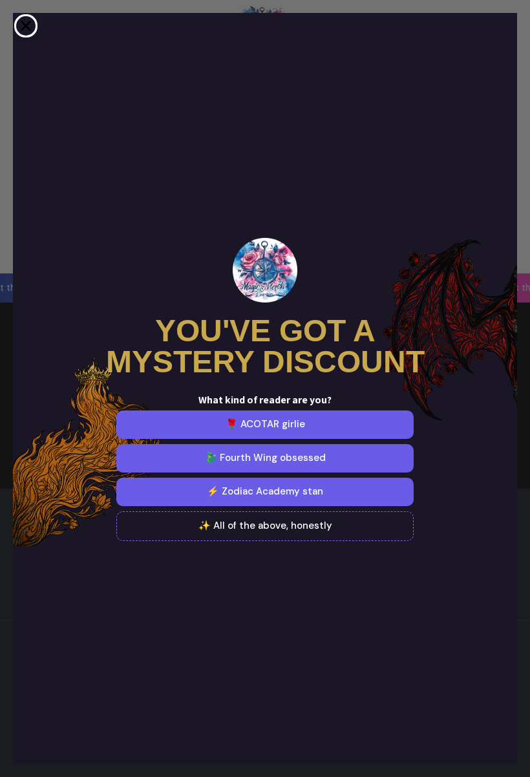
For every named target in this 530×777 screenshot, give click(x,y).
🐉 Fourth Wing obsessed (265, 457)
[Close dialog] (26, 26)
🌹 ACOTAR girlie (265, 424)
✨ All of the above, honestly (265, 525)
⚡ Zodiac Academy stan (265, 491)
